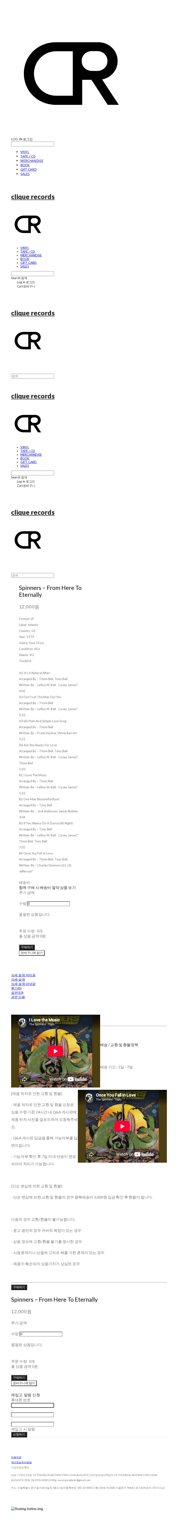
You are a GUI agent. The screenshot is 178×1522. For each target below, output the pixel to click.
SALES (25, 174)
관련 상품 (18, 997)
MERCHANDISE (31, 160)
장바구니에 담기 (24, 1383)
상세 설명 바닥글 (23, 984)
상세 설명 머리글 (23, 975)
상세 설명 (18, 979)
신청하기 (19, 1434)
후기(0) (16, 988)
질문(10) (17, 993)
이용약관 (16, 1457)
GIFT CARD (28, 169)
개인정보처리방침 (21, 1462)
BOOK (25, 165)
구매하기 (19, 1287)
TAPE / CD (27, 156)
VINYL (24, 152)
